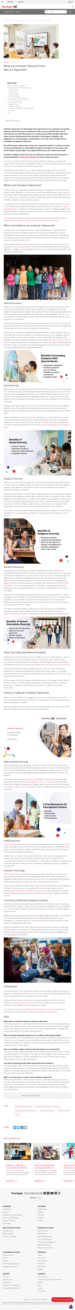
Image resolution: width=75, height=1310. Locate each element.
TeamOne (41, 1218)
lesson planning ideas (19, 513)
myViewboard (42, 1209)
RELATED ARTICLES (13, 121)
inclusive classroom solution (23, 1003)
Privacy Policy (27, 1299)
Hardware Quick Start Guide (11, 1285)
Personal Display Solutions (11, 1264)
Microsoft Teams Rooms (45, 1248)
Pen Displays (7, 1223)
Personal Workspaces (45, 1236)
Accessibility (44, 1299)
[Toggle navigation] (73, 6)
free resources (30, 779)
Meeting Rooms (43, 1234)
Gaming (5, 1261)
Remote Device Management (47, 1242)
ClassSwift (41, 1215)
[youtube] (52, 1193)
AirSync (40, 1221)
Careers (40, 1288)
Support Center (8, 1279)
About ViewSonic (43, 1277)
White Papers (42, 1266)
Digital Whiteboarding (44, 1245)
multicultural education (23, 247)
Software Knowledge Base (11, 1288)
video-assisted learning (23, 1106)
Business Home (43, 1231)
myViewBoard (34, 927)
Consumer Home (8, 1255)
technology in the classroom (25, 1110)
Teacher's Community (10, 1236)
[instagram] (59, 1193)
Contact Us (6, 1277)
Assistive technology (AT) (13, 874)
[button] (24, 1139)
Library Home (8, 12)
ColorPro (5, 1258)
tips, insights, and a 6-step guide (22, 787)
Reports (40, 1269)
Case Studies (42, 1258)
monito (17, 1115)
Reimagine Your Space (10, 1266)
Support (70, 2)
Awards (40, 1282)
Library (40, 1255)
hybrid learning (63, 1110)
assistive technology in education (48, 1106)
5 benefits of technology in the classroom (39, 1009)
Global (39, 1198)
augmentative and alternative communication (27, 891)
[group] (18, 1163)
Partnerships (42, 1291)
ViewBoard (14, 932)
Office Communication (45, 1239)
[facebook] (45, 1193)
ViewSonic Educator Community (43, 782)
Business (20, 2)
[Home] (2, 2)
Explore (18, 12)
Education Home (8, 1231)
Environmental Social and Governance (50, 1279)
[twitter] (48, 1193)
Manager (40, 1212)
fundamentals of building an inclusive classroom (52, 664)
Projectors (6, 1212)
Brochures (41, 1264)
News (39, 1285)
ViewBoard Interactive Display (12, 1215)
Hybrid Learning (9, 844)
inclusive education (47, 1110)
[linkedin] (56, 1193)
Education (10, 2)
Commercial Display (9, 1221)
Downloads (6, 1282)
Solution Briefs (42, 1261)
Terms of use (35, 1299)
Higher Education (8, 1234)
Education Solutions (28, 157)
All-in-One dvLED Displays (11, 1218)
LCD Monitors (7, 1209)
